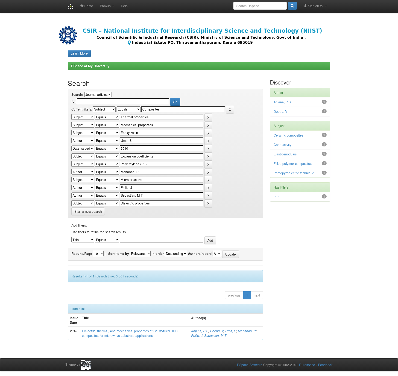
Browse (106, 5)
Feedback (325, 364)
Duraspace (307, 364)
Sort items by (118, 253)
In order (158, 253)
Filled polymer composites (293, 163)
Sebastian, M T (215, 335)
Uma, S (230, 331)
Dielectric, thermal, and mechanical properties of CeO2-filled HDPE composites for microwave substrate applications (130, 333)
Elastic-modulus (285, 154)
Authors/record (200, 253)
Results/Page (81, 253)
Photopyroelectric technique (294, 173)
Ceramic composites (288, 135)
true (276, 196)
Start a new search (88, 211)
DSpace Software (249, 364)
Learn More (79, 53)
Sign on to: (316, 5)
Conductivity (282, 144)
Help (124, 5)
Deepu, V (216, 331)
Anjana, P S (199, 331)
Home (88, 5)
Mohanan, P (247, 331)
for (73, 101)
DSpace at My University (90, 66)
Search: (77, 94)
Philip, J (196, 335)
